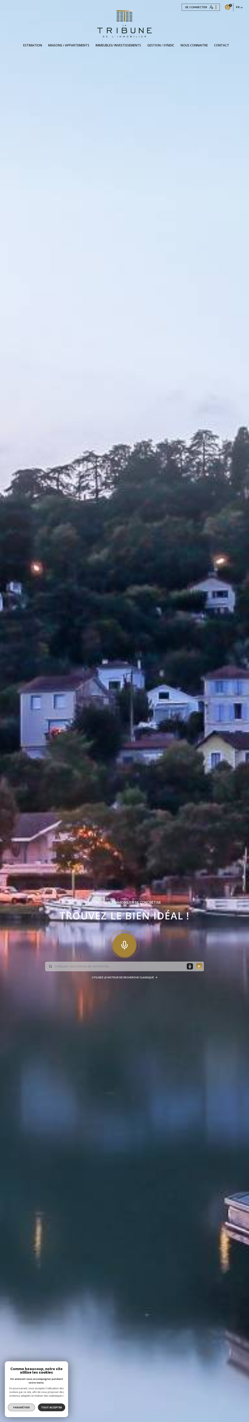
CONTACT (221, 45)
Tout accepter (51, 1407)
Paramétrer (21, 1407)
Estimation (32, 45)
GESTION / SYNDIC (160, 45)
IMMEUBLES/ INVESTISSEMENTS (118, 45)
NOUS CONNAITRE (194, 45)
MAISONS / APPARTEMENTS (68, 45)
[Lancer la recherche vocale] (124, 944)
